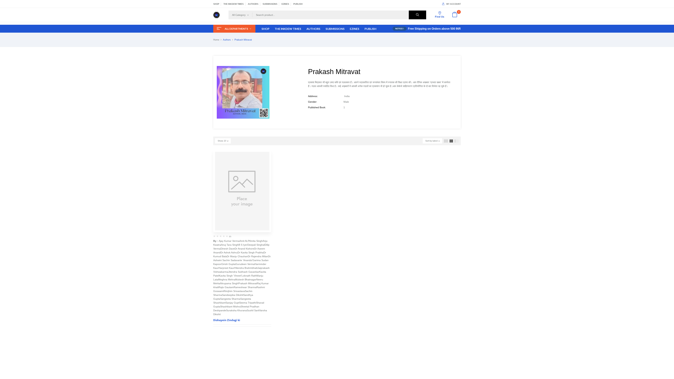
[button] (454, 15)
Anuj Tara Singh (230, 244)
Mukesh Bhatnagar (245, 279)
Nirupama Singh (229, 283)
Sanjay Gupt (232, 302)
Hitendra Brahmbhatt (245, 268)
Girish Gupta (228, 264)
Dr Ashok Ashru (228, 252)
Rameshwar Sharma (245, 287)
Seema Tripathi (247, 302)
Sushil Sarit (253, 310)
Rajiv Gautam (226, 287)
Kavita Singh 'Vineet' (230, 275)
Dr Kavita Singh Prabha (250, 252)
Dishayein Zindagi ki (226, 320)
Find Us (439, 16)
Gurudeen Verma (245, 264)
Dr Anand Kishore (244, 248)
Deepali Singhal (256, 244)
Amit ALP (244, 241)
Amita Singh (256, 241)
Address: (313, 96)
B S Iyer (243, 244)
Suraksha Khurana (236, 310)
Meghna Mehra (226, 279)
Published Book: (317, 107)
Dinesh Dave (227, 248)
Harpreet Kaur (226, 268)
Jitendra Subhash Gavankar (243, 271)
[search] (417, 15)
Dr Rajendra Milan (258, 256)
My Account (453, 4)
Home (216, 39)
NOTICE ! (399, 29)
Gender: (312, 101)
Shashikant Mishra (230, 306)
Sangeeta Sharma (230, 298)
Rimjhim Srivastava (234, 291)
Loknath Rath (249, 275)
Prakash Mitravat (247, 283)
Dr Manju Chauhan (237, 256)
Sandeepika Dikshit (232, 295)
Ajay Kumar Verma (229, 241)
